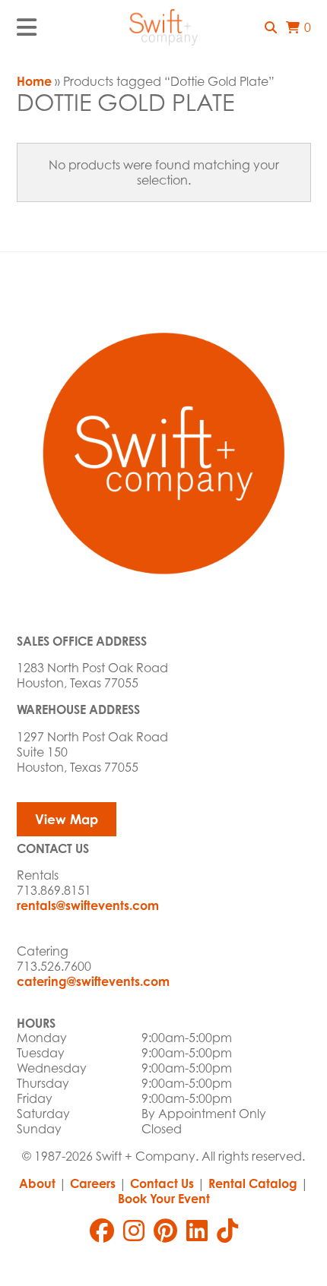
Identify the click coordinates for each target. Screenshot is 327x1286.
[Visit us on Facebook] (102, 1230)
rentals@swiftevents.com (88, 905)
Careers (93, 1183)
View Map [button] (66, 819)
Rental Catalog (252, 1183)
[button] (271, 27)
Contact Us (162, 1183)
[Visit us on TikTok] (227, 1230)
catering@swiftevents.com (93, 981)
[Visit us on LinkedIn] (197, 1230)
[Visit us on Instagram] (133, 1230)
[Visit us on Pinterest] (165, 1230)
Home (34, 81)
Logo (163, 27)
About (37, 1183)
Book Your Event (164, 1198)
